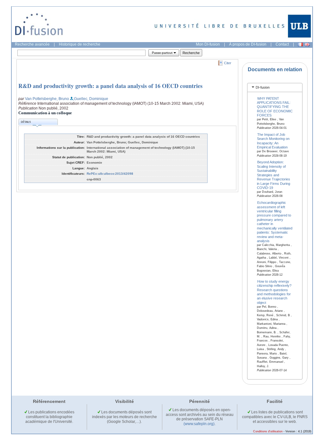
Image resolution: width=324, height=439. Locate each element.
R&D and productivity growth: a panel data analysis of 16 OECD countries (110, 86)
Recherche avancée (32, 44)
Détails (26, 122)
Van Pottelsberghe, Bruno (47, 99)
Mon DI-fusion (208, 44)
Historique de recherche (79, 44)
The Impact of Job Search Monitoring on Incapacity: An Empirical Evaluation (273, 141)
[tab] (274, 87)
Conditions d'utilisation (268, 431)
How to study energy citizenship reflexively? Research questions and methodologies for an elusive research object (274, 291)
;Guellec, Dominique (90, 99)
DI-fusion (263, 87)
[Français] (300, 44)
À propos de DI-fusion (247, 44)
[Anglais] (307, 44)
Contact (282, 44)
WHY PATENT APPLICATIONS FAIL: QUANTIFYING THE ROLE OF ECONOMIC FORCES (275, 106)
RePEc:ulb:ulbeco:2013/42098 (110, 173)
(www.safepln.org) (199, 424)
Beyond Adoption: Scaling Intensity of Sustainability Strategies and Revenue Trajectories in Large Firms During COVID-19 (273, 175)
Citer (227, 63)
